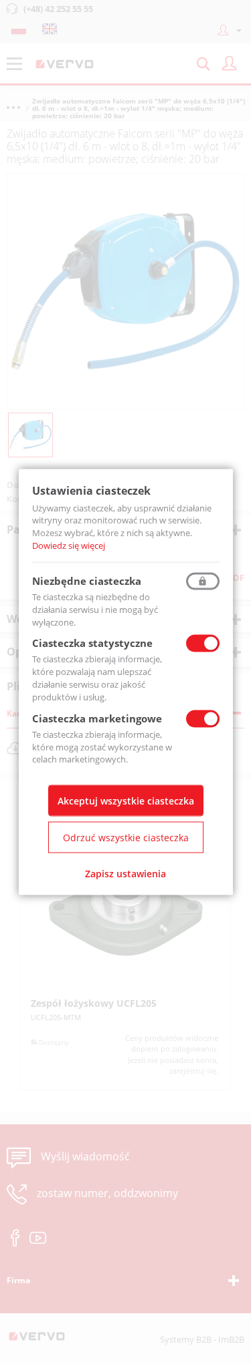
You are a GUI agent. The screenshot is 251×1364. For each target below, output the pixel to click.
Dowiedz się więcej (68, 545)
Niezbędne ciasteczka (86, 580)
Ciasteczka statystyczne (92, 643)
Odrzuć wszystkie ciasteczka (126, 837)
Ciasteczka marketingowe (97, 717)
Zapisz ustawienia (125, 873)
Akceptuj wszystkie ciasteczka (126, 800)
